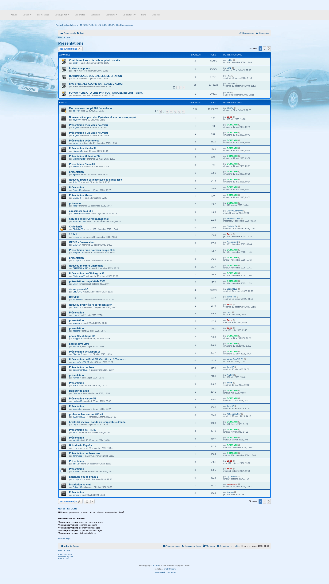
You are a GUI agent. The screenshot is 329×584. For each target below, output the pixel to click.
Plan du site (63, 559)
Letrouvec (77, 237)
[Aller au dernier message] (234, 60)
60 (167, 112)
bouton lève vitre (79, 343)
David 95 (74, 297)
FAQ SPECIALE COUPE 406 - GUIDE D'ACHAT (96, 83)
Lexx (75, 315)
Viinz (229, 68)
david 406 (77, 299)
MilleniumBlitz (79, 159)
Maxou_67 (77, 198)
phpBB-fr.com (170, 569)
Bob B (75, 385)
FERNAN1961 (79, 221)
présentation (76, 171)
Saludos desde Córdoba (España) (89, 218)
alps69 (76, 440)
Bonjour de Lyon (79, 390)
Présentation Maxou (81, 195)
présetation (75, 203)
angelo (76, 127)
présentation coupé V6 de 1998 (87, 281)
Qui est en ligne (67, 509)
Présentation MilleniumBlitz (85, 156)
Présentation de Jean (81, 367)
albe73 (76, 111)
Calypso (76, 393)
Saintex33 (77, 487)
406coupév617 (79, 417)
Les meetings (43, 15)
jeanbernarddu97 (80, 370)
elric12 (76, 464)
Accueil (14, 15)
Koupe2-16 (78, 252)
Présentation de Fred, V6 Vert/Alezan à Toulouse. (98, 359)
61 (171, 112)
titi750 (75, 432)
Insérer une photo (79, 68)
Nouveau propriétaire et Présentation (90, 304)
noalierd (76, 331)
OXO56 (76, 245)
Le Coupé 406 (61, 15)
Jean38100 (232, 289)
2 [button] (264, 48)
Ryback (76, 174)
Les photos (80, 15)
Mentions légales (65, 557)
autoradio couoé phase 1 (83, 476)
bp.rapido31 (78, 260)
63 (179, 112)
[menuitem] (80, 33)
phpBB (156, 565)
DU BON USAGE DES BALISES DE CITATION (95, 76)
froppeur (77, 323)
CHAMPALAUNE (80, 268)
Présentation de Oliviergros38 (86, 273)
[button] (269, 48)
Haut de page (64, 37)
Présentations (70, 43)
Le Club (26, 15)
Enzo (229, 117)
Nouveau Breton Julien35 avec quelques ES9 (95, 179)
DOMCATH (232, 125)
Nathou (76, 346)
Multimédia (95, 15)
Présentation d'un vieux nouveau (88, 125)
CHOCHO (77, 292)
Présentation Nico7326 (82, 164)
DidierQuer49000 (81, 213)
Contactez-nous (65, 554)
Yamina (76, 495)
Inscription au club (80, 484)
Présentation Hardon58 (82, 398)
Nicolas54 (77, 151)
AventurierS (232, 242)
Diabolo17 (77, 354)
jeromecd (77, 143)
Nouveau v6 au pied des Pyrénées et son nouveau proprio (103, 117)
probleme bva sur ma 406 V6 (86, 414)
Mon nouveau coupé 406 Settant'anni (91, 108)
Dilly (75, 424)
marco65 (77, 409)
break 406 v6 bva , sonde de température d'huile (97, 422)
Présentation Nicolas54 (82, 148)
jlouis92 (230, 367)
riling (75, 206)
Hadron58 (77, 401)
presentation (76, 257)
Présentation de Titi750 (82, 429)
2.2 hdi (73, 234)
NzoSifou (77, 471)
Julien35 (76, 182)
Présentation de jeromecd (84, 140)
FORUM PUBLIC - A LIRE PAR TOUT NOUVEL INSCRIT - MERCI (106, 92)
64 (183, 112)
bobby (75, 63)
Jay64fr (76, 120)
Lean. (75, 448)
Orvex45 (77, 190)
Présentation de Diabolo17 (84, 351)
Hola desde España (80, 445)
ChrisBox (77, 307)
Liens (143, 15)
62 (175, 112)
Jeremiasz (77, 456)
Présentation (76, 187)
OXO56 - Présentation (81, 242)
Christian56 (75, 226)
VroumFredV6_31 (81, 362)
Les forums (110, 15)
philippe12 (77, 338)
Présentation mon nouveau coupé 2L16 (92, 250)
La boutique (128, 15)
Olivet (75, 284)
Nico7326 (77, 166)
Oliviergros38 (79, 276)
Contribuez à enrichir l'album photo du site (94, 60)
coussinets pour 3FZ (81, 211)
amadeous (232, 484)
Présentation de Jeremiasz (84, 453)
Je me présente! (78, 289)
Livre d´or (156, 15)
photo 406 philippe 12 (82, 336)
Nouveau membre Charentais (86, 265)
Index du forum (71, 25)
